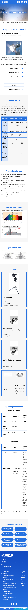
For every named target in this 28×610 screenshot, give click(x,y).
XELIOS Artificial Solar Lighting (7, 529)
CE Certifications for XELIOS (7, 534)
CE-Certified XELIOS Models (9, 583)
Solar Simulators (20, 539)
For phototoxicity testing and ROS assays (20, 545)
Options (14, 85)
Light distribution (14, 81)
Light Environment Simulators (7, 539)
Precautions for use (14, 72)
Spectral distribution (14, 77)
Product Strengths (7, 571)
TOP (4, 22)
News (23, 575)
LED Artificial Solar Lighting (7, 545)
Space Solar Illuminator (21, 529)
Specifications (14, 68)
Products (5, 573)
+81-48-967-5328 (8, 566)
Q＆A (23, 577)
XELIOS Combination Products (20, 534)
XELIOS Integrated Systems (9, 585)
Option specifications (14, 89)
